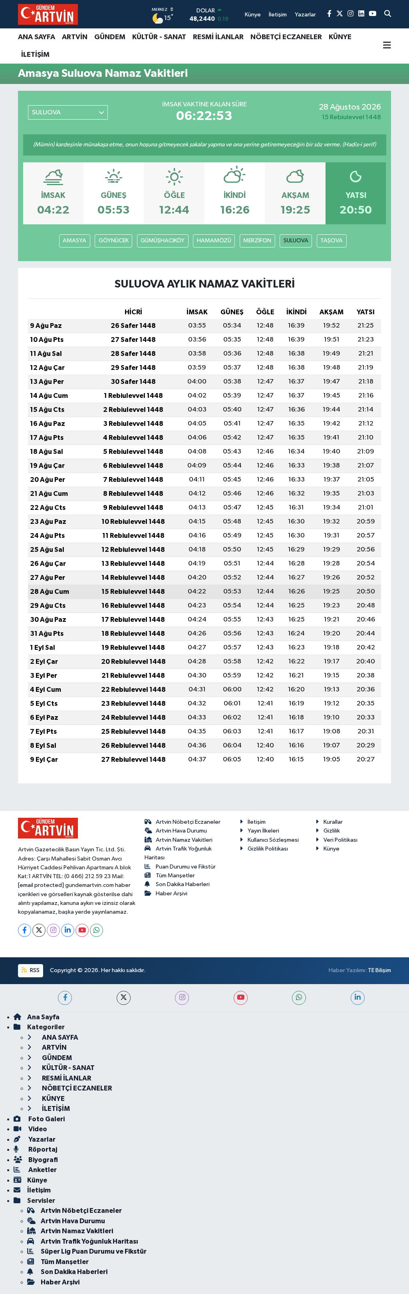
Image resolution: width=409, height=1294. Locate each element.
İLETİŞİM (35, 54)
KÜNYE (340, 37)
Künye (332, 849)
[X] (39, 930)
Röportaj (42, 1149)
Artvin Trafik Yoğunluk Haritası (89, 1241)
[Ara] (387, 14)
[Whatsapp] (96, 930)
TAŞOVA (331, 241)
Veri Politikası (340, 840)
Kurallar (333, 822)
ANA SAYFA (36, 37)
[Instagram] (53, 930)
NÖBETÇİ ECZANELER (286, 37)
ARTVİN (74, 37)
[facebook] (65, 998)
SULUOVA (296, 241)
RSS (34, 970)
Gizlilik (332, 831)
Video (37, 1129)
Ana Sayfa (43, 1017)
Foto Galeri (46, 1119)
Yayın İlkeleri (263, 831)
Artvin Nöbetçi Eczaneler (188, 822)
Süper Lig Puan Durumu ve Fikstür (94, 1251)
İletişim (257, 822)
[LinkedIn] (67, 930)
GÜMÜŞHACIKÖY (163, 241)
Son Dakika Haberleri (183, 884)
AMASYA (74, 241)
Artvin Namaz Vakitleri (184, 840)
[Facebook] (24, 930)
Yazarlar (41, 1139)
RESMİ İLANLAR (218, 37)
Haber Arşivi (171, 894)
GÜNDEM (109, 37)
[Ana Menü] (387, 46)
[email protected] (41, 885)
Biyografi (42, 1159)
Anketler (42, 1169)
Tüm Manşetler (175, 876)
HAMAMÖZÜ (214, 241)
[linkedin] (358, 998)
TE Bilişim (379, 970)
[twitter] (124, 998)
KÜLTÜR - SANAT (159, 37)
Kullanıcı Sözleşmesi (273, 840)
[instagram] (182, 998)
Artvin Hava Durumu (181, 831)
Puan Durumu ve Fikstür (186, 867)
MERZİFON (257, 241)
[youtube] (241, 998)
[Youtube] (82, 930)
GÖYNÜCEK (114, 241)
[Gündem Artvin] (48, 14)
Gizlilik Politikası (268, 849)
